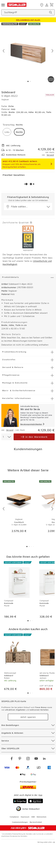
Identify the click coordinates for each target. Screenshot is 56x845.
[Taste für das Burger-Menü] (3, 4)
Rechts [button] (19, 132)
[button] (28, 206)
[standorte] (42, 5)
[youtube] (36, 759)
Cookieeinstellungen (20, 822)
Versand (50, 155)
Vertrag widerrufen (44, 842)
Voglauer (5, 99)
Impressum (25, 817)
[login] (47, 5)
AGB (33, 817)
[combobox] (6, 436)
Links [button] (6, 132)
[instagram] (28, 759)
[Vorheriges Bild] (3, 51)
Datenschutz (41, 817)
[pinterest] (19, 759)
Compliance (14, 817)
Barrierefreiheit (36, 822)
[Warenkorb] (52, 5)
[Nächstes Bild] (52, 51)
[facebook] (11, 759)
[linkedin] (44, 759)
